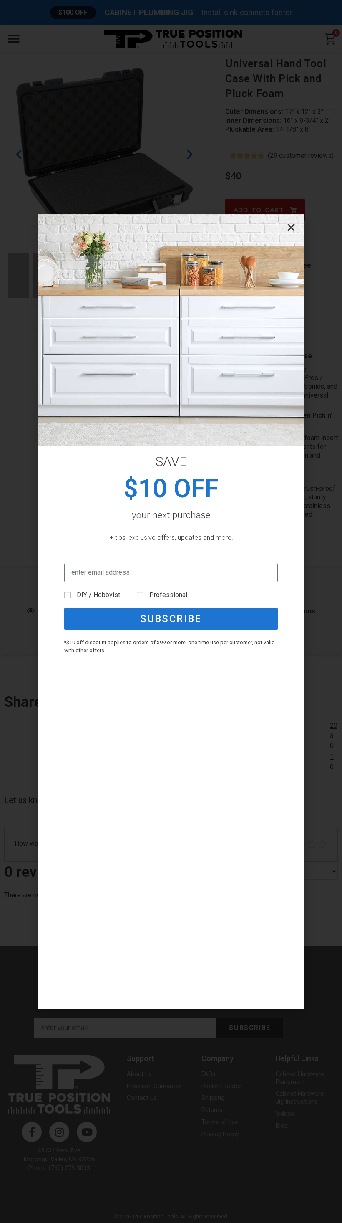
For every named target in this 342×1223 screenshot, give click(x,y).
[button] (291, 228)
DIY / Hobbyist (98, 595)
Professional (168, 595)
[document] (171, 611)
